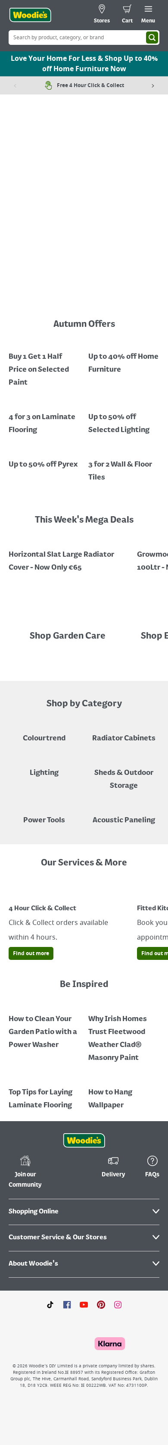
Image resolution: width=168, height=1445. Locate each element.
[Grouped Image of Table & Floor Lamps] (44, 767)
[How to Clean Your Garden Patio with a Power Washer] (44, 1026)
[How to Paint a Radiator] (123, 1032)
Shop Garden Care (68, 636)
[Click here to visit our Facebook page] (67, 1304)
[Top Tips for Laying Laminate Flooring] (44, 1092)
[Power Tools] (44, 814)
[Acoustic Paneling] (124, 814)
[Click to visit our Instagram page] (118, 1304)
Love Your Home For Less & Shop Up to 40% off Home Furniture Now (84, 63)
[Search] (152, 37)
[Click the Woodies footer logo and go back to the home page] (84, 1140)
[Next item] (152, 85)
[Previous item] (15, 85)
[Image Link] (44, 363)
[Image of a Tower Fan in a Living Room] (123, 773)
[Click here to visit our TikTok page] (50, 1304)
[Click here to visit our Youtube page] (84, 1304)
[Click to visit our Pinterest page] (101, 1304)
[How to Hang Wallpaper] (123, 1092)
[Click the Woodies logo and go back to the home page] (30, 15)
